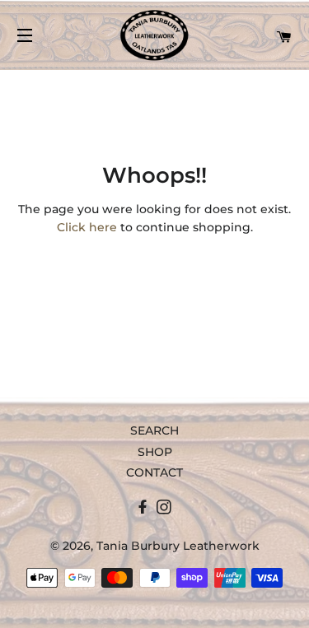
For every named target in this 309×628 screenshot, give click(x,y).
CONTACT (154, 472)
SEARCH (154, 430)
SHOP (155, 451)
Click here (87, 227)
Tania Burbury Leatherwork (178, 545)
